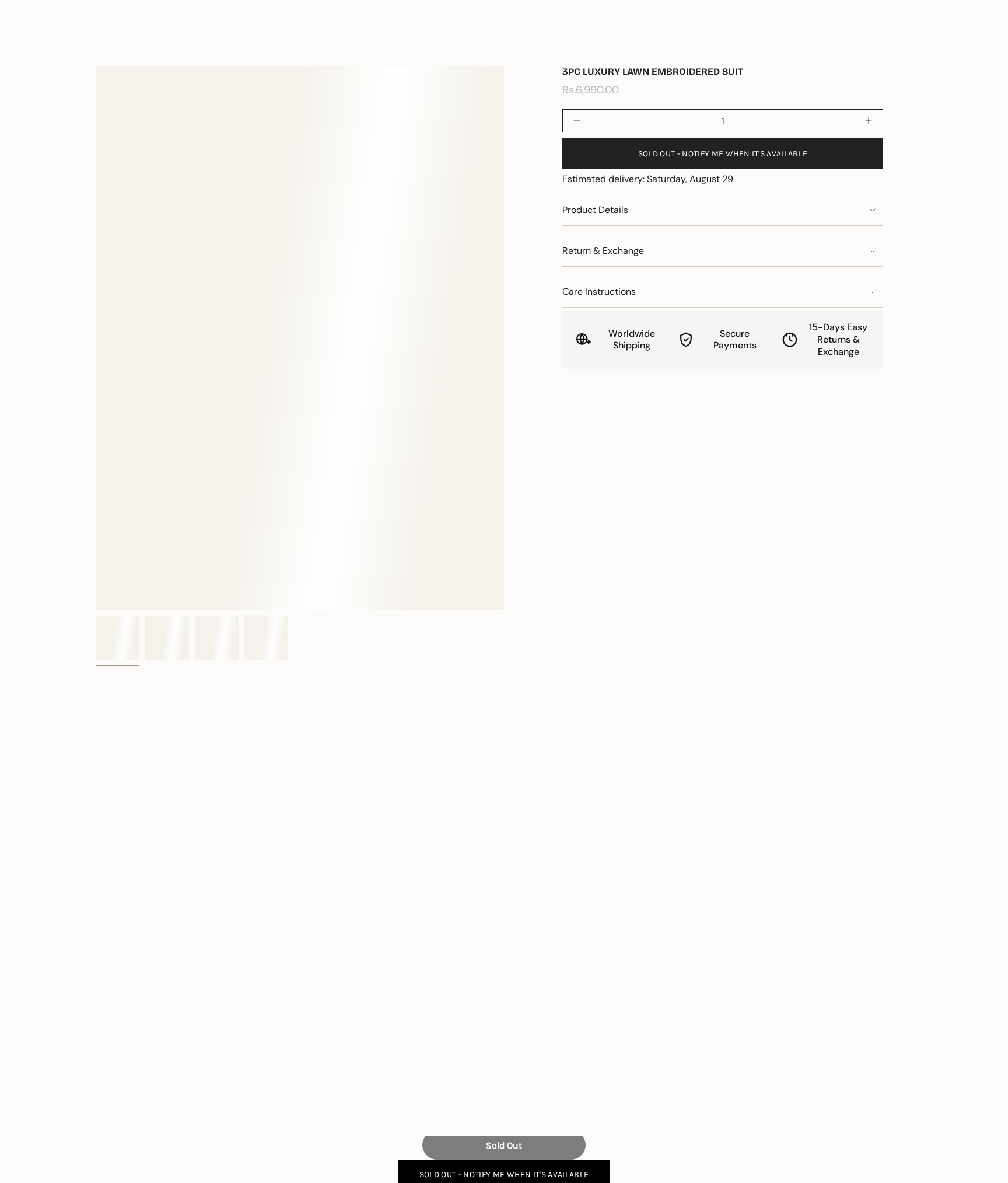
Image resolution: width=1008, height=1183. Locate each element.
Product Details (595, 210)
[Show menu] (35, 43)
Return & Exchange (603, 251)
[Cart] (971, 43)
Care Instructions (599, 291)
